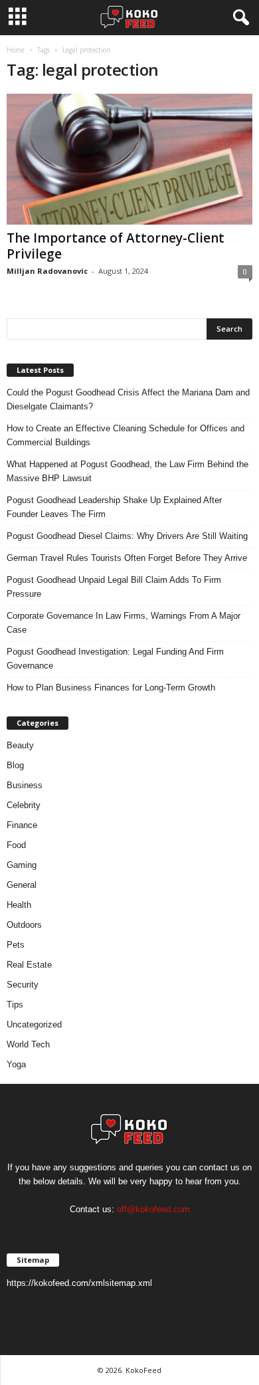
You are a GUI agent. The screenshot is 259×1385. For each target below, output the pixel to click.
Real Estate (29, 965)
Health (19, 905)
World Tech (28, 1044)
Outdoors (24, 925)
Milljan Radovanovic (47, 271)
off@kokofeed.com (153, 1209)
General (22, 885)
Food (16, 845)
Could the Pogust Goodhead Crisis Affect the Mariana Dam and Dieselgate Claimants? (128, 399)
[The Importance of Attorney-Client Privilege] (129, 159)
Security (23, 985)
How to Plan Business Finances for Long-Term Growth (111, 687)
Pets (16, 945)
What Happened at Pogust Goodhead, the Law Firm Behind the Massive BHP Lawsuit (127, 471)
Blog (15, 765)
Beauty (20, 745)
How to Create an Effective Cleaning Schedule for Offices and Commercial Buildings (125, 435)
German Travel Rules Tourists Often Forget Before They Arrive (127, 558)
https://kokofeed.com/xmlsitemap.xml (79, 1283)
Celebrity (24, 805)
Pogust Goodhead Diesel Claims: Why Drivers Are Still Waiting (127, 536)
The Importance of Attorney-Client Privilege (115, 246)
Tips (15, 1005)
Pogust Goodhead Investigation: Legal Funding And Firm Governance (115, 659)
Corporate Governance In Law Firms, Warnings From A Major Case (123, 623)
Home (16, 49)
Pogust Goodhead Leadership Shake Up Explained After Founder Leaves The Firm (114, 507)
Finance (22, 825)
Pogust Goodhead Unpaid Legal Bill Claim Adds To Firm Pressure (114, 587)
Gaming (22, 865)
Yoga (16, 1064)
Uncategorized (34, 1024)
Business (25, 785)
